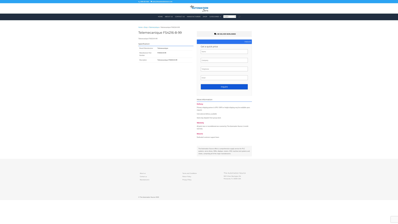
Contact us (180, 17)
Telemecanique (154, 27)
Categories (214, 17)
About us (169, 17)
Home (160, 17)
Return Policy (186, 176)
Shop (205, 17)
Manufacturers (194, 17)
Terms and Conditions (189, 173)
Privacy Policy (186, 180)
